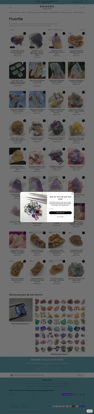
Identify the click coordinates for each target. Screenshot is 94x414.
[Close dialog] (72, 193)
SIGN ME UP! (60, 212)
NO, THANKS (60, 216)
